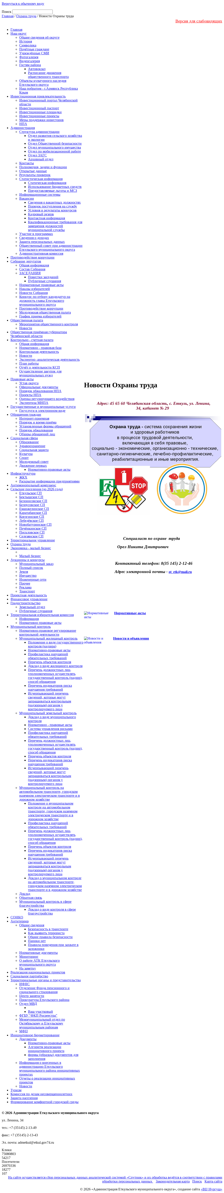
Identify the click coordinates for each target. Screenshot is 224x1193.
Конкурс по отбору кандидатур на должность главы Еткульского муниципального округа (44, 300)
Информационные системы (39, 194)
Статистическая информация (41, 179)
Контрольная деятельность (39, 352)
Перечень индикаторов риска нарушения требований (50, 687)
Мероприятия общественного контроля (48, 324)
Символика (27, 45)
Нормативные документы (38, 952)
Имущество (28, 575)
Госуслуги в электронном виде (42, 410)
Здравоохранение (32, 446)
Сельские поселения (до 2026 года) (36, 489)
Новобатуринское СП (35, 524)
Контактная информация (46, 218)
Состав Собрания (32, 269)
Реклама (25, 587)
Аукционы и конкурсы (27, 560)
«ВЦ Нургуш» (211, 1189)
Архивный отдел (40, 159)
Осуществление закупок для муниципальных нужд (40, 373)
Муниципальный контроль (30, 626)
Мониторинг (28, 956)
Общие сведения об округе (39, 37)
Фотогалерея (28, 57)
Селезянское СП (31, 536)
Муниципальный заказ (36, 564)
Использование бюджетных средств (55, 187)
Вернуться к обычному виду (23, 3)
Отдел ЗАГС (37, 155)
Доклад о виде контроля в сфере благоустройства (52, 911)
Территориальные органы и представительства (45, 980)
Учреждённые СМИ (34, 53)
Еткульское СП (30, 493)
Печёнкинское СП (33, 528)
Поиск (197, 1181)
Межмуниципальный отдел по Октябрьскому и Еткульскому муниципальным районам (42, 1023)
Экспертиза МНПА (33, 403)
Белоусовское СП (32, 505)
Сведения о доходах (34, 238)
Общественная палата (26, 320)
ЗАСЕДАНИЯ (30, 273)
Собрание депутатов (25, 261)
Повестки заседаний (43, 277)
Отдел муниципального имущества (54, 147)
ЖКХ (23, 477)
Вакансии (26, 198)
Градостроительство (25, 603)
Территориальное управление (32, 540)
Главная (8, 16)
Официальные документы (38, 387)
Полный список (31, 568)
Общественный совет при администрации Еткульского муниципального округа (50, 247)
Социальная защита (34, 450)
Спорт (24, 458)
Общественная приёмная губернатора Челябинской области (38, 334)
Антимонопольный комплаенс (33, 485)
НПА (23, 124)
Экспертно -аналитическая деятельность (49, 359)
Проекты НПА (30, 395)
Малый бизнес (30, 556)
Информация (29, 619)
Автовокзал (37, 69)
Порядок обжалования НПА (40, 391)
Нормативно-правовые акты (49, 469)
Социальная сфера (24, 438)
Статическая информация (47, 183)
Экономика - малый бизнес (30, 548)
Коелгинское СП (31, 516)
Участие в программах (36, 234)
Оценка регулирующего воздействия (46, 399)
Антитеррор (19, 921)
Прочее (24, 583)
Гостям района (30, 65)
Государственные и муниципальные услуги (43, 407)
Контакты (26, 163)
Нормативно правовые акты (40, 623)
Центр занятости (31, 996)
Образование (29, 442)
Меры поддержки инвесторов (41, 120)
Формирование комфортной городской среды (44, 1102)
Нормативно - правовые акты (50, 725)
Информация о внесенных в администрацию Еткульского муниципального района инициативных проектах (49, 1068)
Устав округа (28, 383)
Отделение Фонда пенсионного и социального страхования (44, 990)
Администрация (22, 128)
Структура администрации (39, 132)
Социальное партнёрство (29, 976)
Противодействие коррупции (32, 257)
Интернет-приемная (34, 418)
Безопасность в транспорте (48, 929)
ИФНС (24, 984)
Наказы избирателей (34, 289)
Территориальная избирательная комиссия (42, 615)
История (25, 41)
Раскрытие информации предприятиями (49, 481)
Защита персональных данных (42, 242)
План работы (29, 363)
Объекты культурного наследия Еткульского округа (42, 82)
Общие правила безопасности (50, 937)
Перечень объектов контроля (49, 662)
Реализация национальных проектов (37, 972)
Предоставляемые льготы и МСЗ (52, 190)
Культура (26, 454)
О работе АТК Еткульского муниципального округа (39, 962)
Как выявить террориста (46, 933)
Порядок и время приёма (37, 422)
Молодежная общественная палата (45, 312)
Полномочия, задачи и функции (43, 167)
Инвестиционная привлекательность (38, 96)
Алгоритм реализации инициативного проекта (46, 1049)
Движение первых (33, 465)
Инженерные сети (32, 579)
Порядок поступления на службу (52, 206)
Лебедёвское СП (31, 520)
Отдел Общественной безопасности (55, 143)
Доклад (24, 894)
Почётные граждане (34, 49)
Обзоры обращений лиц (37, 434)
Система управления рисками (50, 729)
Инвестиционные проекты (39, 116)
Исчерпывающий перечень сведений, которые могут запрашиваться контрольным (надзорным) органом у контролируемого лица (49, 701)
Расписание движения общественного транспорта (48, 75)
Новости (25, 328)
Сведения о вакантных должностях (54, 202)
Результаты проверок (35, 175)
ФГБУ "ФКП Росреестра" (38, 1015)
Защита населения (24, 1098)
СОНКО (16, 917)
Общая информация (34, 265)
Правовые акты (22, 379)
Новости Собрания (33, 293)
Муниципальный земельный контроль (48, 713)
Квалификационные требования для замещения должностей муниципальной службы (55, 226)
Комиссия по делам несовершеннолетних (41, 1094)
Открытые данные (33, 171)
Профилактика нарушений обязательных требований (48, 656)
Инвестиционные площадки (40, 112)
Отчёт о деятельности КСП (39, 367)
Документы (28, 1039)
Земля (23, 571)
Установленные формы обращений (45, 426)
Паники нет (37, 941)
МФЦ (23, 1031)
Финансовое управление (28, 599)
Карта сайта (213, 1181)
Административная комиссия (41, 253)
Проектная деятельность (28, 595)
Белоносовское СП (33, 501)
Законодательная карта (173, 1181)
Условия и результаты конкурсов (52, 210)
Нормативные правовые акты (41, 285)
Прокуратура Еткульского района (44, 1000)
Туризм (15, 1090)
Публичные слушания (44, 281)
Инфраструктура (22, 473)
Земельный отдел (32, 607)
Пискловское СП (32, 532)
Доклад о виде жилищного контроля (55, 666)
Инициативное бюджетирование (35, 1035)
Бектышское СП (31, 497)
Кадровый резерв (41, 214)
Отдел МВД (28, 1004)
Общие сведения (31, 925)
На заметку (27, 968)
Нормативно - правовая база (40, 348)
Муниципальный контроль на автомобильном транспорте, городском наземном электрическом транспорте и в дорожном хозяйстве (49, 793)
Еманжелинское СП (34, 509)
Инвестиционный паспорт (39, 108)
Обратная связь (30, 897)
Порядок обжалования (36, 430)
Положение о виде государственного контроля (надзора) (55, 644)
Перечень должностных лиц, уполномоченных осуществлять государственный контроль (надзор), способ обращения (55, 675)
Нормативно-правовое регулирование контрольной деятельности (47, 632)
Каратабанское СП (33, 513)
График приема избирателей (40, 316)
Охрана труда (26, 16)
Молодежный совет (34, 461)
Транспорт (27, 591)
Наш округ (18, 33)
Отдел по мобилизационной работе (54, 151)
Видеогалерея (29, 61)
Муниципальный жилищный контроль (48, 638)
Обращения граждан (25, 414)
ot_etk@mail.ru (180, 572)
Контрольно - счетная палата (31, 340)
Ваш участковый (40, 1011)
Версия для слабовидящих (198, 21)
